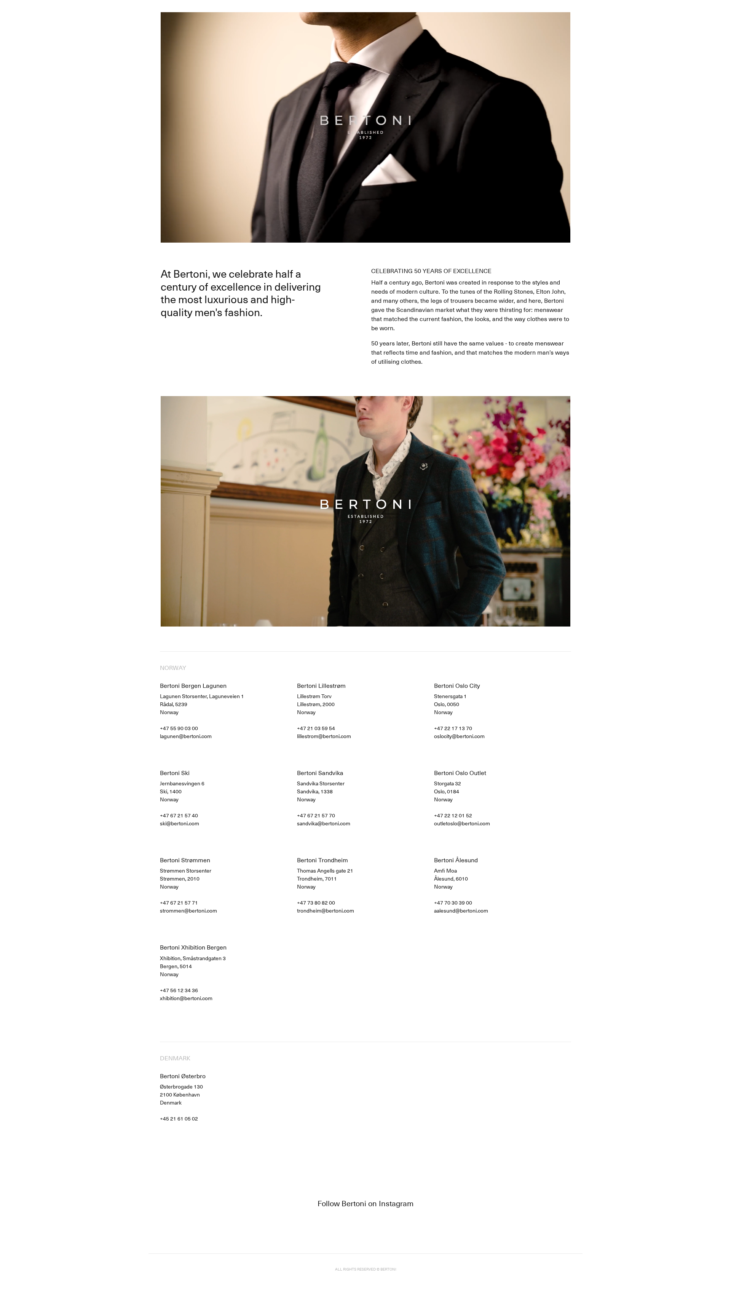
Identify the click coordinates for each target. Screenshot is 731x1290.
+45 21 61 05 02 (179, 1118)
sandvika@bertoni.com (323, 823)
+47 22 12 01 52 (453, 815)
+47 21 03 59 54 (316, 728)
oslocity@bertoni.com (459, 736)
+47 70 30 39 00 (453, 902)
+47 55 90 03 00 (179, 728)
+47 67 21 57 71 (179, 902)
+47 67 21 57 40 (179, 815)
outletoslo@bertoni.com (462, 823)
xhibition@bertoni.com (186, 998)
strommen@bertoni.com (188, 910)
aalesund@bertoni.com (461, 910)
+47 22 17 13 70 (453, 728)
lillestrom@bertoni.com (324, 736)
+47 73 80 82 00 (316, 902)
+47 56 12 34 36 (179, 990)
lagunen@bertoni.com (186, 736)
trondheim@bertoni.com (325, 910)
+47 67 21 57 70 (316, 815)
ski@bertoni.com (179, 823)
